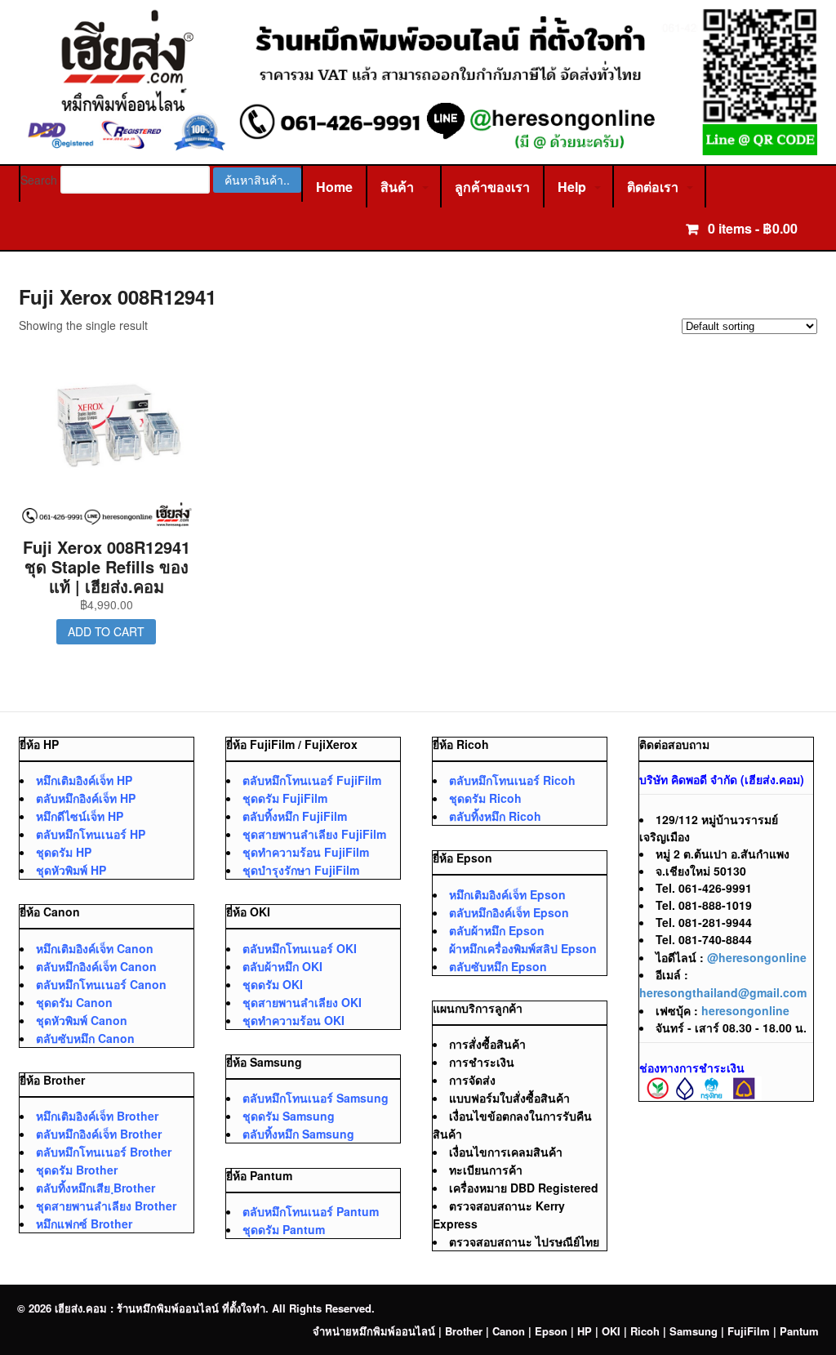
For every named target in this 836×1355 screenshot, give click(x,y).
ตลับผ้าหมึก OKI (282, 966)
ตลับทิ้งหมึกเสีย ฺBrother (95, 1187)
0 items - (751, 228)
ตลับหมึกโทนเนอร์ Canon (101, 984)
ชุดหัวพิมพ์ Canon (81, 1020)
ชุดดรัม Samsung (288, 1116)
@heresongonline (757, 957)
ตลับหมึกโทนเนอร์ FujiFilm (311, 780)
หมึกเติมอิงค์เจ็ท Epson (507, 894)
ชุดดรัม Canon (74, 1002)
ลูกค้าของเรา (492, 186)
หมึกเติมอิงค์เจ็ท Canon (94, 948)
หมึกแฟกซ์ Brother (84, 1223)
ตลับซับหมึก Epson (498, 966)
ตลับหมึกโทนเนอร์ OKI (299, 948)
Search (38, 180)
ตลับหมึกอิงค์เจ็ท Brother (99, 1133)
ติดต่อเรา (652, 186)
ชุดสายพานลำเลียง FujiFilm (314, 834)
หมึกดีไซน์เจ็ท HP (79, 816)
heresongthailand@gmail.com (723, 992)
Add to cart (106, 631)
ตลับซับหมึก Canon (85, 1038)
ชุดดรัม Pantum (283, 1229)
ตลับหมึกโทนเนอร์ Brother (103, 1151)
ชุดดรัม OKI (272, 984)
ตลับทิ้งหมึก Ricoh (495, 816)
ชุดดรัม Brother (77, 1169)
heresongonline (745, 1010)
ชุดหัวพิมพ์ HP (71, 870)
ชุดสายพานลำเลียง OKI (302, 1002)
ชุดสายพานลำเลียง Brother (106, 1205)
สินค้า (397, 186)
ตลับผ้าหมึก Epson (497, 930)
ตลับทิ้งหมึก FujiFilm (294, 816)
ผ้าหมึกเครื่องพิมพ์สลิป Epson (523, 948)
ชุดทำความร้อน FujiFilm (305, 852)
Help (572, 186)
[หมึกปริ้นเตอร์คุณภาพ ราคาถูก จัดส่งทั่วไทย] (418, 147)
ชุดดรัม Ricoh (485, 798)
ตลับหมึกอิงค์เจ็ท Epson (509, 912)
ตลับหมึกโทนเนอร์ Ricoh (512, 780)
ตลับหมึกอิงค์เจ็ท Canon (96, 966)
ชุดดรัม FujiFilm (284, 798)
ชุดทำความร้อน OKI (293, 1020)
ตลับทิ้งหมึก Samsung (298, 1133)
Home (334, 186)
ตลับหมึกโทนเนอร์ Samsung (315, 1098)
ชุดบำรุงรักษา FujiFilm (300, 870)
